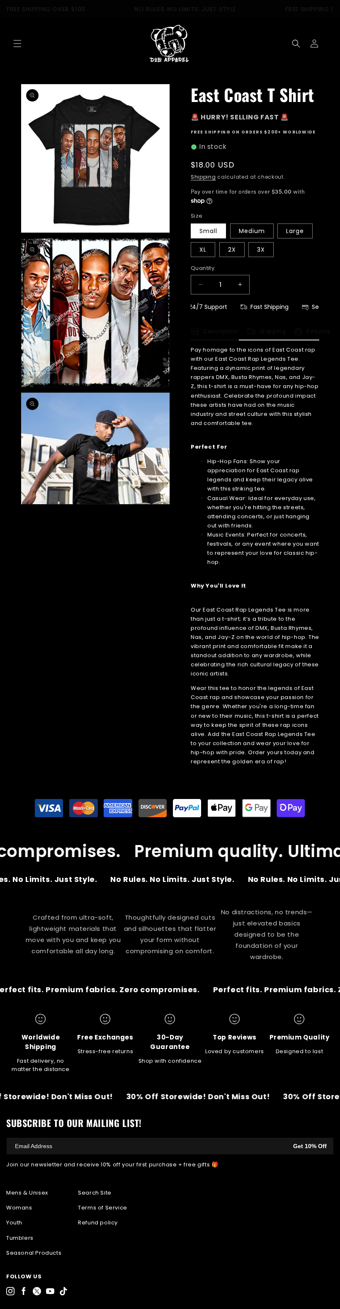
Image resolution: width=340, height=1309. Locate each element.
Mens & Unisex (27, 1193)
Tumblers (20, 1238)
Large (295, 231)
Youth (14, 1222)
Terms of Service (102, 1208)
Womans (19, 1208)
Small (208, 231)
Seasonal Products (33, 1253)
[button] (17, 43)
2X (232, 249)
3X (261, 249)
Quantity (202, 268)
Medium (252, 231)
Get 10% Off (310, 1146)
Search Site (95, 1193)
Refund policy (98, 1222)
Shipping (203, 176)
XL (202, 249)
